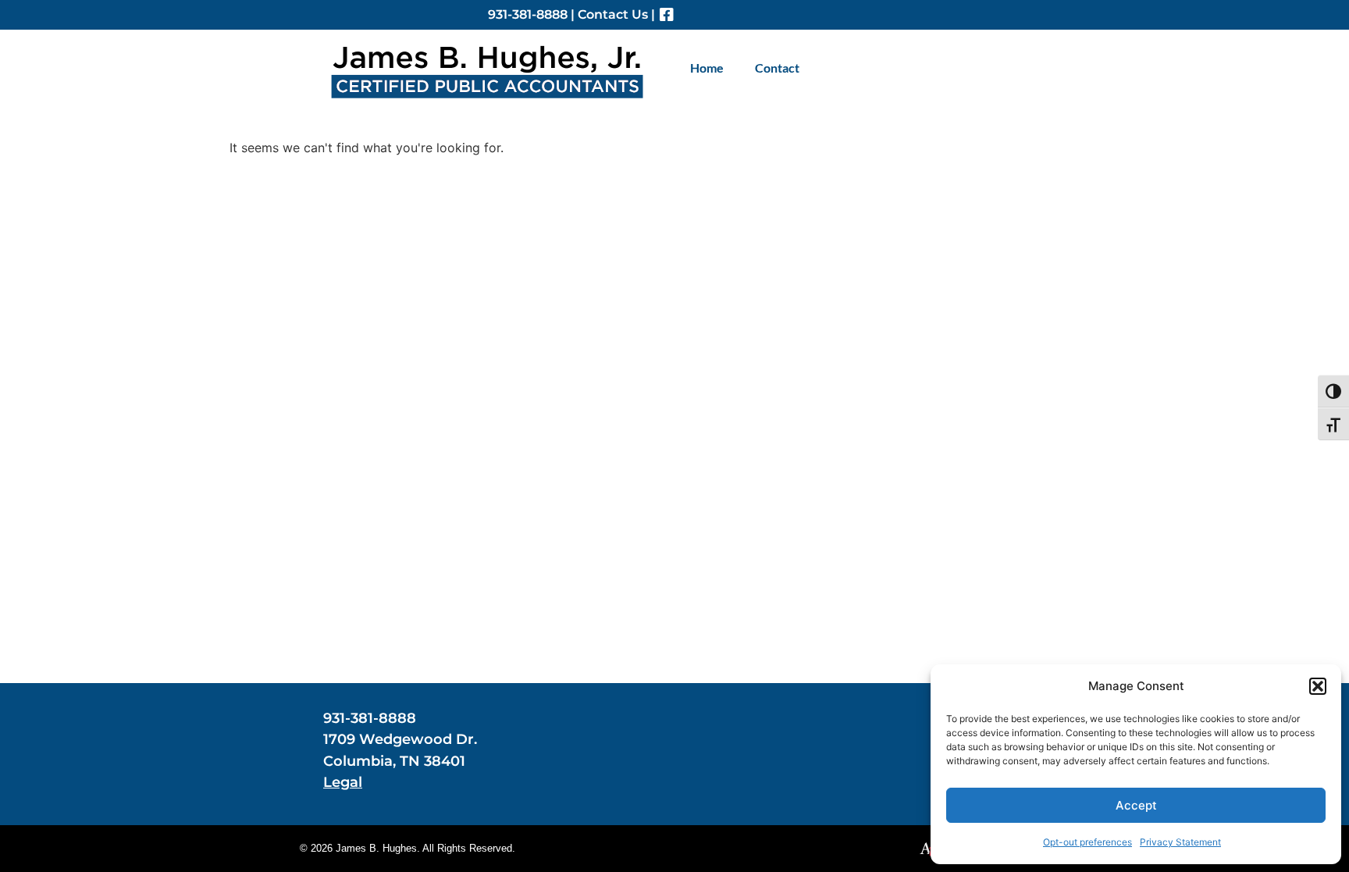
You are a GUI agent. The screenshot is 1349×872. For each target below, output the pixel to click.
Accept (1136, 805)
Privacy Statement (1180, 842)
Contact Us (613, 14)
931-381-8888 (528, 14)
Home (707, 67)
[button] (1318, 686)
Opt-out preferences (1087, 842)
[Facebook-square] (666, 15)
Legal (342, 782)
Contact (777, 67)
